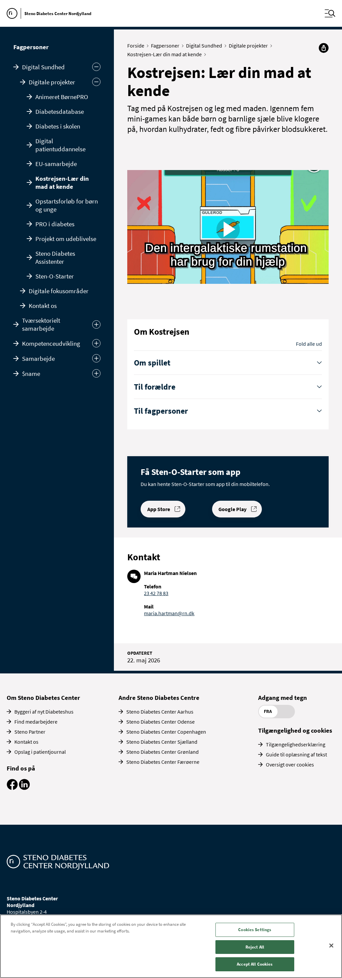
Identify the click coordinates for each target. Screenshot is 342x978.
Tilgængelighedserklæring (295, 744)
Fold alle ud (309, 343)
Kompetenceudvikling (51, 343)
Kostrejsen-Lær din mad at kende (62, 182)
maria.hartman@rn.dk (169, 613)
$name (31, 374)
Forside (135, 45)
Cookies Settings (254, 929)
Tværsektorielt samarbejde (41, 324)
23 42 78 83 (156, 593)
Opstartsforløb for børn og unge (66, 205)
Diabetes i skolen (57, 126)
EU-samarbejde (56, 164)
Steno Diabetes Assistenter (55, 257)
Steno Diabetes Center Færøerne (162, 761)
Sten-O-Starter (54, 276)
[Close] (331, 945)
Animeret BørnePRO (61, 97)
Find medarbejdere (35, 721)
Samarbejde (38, 358)
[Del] (324, 48)
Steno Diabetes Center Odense (160, 721)
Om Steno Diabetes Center (43, 698)
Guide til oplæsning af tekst (296, 754)
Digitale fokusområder (59, 291)
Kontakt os (43, 306)
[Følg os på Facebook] (12, 788)
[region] (171, 946)
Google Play (232, 509)
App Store (158, 509)
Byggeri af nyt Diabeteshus (43, 711)
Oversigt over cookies (290, 764)
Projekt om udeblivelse (65, 239)
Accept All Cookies (255, 964)
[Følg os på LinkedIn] (24, 788)
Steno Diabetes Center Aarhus (159, 711)
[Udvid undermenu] (96, 324)
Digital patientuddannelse (60, 145)
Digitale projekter (52, 82)
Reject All (254, 947)
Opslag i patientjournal (40, 751)
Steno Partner (29, 731)
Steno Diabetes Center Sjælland (161, 741)
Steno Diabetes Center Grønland (162, 751)
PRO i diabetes (54, 224)
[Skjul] (96, 82)
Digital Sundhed (43, 67)
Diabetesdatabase (59, 111)
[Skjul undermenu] (96, 67)
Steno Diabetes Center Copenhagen (166, 731)
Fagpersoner (31, 47)
